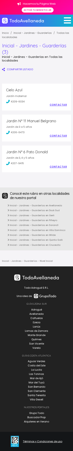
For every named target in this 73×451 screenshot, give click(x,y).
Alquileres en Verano (36, 421)
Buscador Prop (36, 417)
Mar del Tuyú (36, 382)
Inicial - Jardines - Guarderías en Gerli (31, 215)
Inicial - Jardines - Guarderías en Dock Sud (34, 210)
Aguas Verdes (36, 361)
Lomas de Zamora (36, 331)
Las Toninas (36, 374)
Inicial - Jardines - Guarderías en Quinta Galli (36, 239)
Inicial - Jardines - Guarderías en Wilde (32, 235)
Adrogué (36, 309)
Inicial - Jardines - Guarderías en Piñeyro (33, 220)
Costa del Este (36, 365)
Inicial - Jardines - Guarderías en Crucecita (34, 245)
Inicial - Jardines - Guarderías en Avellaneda (35, 205)
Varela (36, 348)
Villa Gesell (36, 399)
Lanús (36, 326)
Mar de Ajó (36, 378)
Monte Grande (36, 335)
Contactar (58, 104)
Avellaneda (36, 314)
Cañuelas (36, 318)
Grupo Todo (36, 413)
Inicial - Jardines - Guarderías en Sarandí (33, 225)
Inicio (5, 33)
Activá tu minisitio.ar (38, 10)
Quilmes (36, 339)
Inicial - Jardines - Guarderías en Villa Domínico (37, 230)
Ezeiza (36, 322)
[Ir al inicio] (23, 20)
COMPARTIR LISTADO (20, 69)
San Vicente (36, 343)
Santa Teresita (37, 395)
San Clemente (36, 391)
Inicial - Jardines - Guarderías (33, 33)
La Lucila (36, 369)
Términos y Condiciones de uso (42, 441)
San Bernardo (36, 386)
